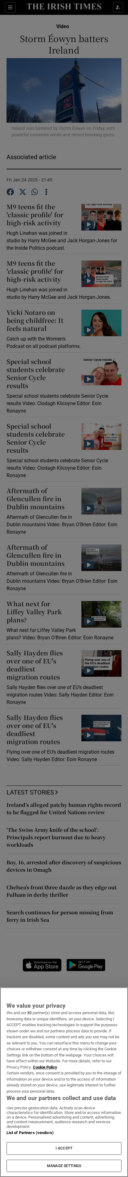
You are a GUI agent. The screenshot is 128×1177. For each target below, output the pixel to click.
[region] (64, 1082)
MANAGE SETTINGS (64, 1166)
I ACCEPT (64, 1148)
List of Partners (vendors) (30, 1132)
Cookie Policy (45, 1067)
